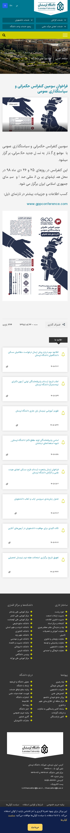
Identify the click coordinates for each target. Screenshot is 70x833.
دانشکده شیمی (23, 650)
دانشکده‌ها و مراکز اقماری (20, 605)
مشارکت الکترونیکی (21, 720)
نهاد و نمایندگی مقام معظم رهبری (51, 627)
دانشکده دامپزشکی (21, 646)
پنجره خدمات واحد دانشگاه (20, 26)
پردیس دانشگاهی (22, 654)
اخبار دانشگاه (24, 708)
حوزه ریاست (59, 611)
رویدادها (26, 705)
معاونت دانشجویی (57, 646)
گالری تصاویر (24, 716)
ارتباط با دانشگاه (23, 685)
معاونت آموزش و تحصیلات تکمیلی (54, 633)
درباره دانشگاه (26, 675)
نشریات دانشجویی (57, 689)
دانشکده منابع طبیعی (21, 623)
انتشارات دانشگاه (22, 697)
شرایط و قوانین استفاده (33, 804)
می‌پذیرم (35, 827)
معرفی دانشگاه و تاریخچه (19, 681)
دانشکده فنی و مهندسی (20, 638)
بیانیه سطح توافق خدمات (19, 689)
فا (5, 5)
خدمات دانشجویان (22, 20)
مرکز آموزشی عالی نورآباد (19, 658)
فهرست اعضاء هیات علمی (19, 693)
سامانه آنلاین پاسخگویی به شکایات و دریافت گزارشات (51, 710)
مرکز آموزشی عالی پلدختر (19, 611)
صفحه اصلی (62, 58)
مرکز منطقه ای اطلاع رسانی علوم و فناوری (52, 703)
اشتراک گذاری (54, 325)
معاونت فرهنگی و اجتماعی (53, 650)
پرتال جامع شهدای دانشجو (53, 697)
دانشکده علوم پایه (22, 635)
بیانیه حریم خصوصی (21, 712)
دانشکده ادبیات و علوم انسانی (17, 627)
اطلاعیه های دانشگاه (41, 58)
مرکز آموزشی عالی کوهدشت (18, 619)
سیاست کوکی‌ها (12, 804)
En (11, 5)
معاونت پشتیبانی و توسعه (54, 642)
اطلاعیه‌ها (25, 701)
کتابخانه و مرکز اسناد (56, 623)
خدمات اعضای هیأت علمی (52, 26)
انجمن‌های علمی (57, 693)
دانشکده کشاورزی (22, 631)
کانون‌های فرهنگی (57, 685)
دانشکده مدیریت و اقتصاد (19, 642)
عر (17, 5)
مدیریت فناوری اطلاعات (55, 619)
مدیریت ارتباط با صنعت (55, 615)
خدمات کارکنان (57, 20)
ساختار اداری (61, 605)
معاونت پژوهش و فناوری (54, 638)
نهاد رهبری (60, 681)
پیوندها (64, 675)
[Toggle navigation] (65, 35)
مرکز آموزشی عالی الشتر (19, 615)
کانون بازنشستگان (57, 716)
